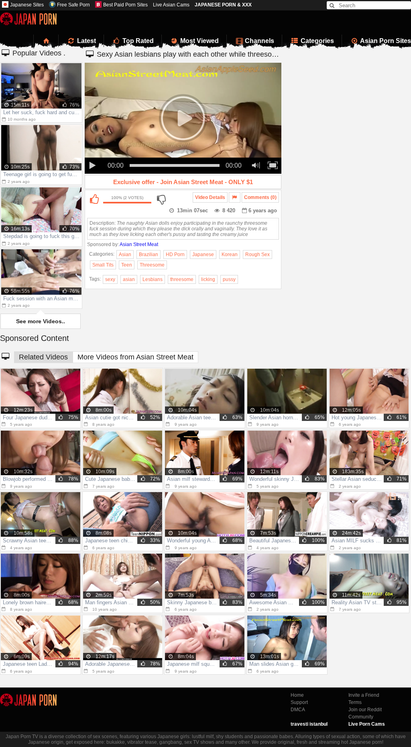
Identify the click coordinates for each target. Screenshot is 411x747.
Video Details (210, 197)
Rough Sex (257, 254)
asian (129, 279)
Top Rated (137, 40)
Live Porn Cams (366, 724)
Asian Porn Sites (385, 40)
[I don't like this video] (160, 199)
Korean (230, 254)
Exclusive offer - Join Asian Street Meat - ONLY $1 (183, 182)
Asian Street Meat (139, 244)
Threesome (152, 265)
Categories (316, 40)
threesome (181, 279)
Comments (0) (260, 197)
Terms (355, 702)
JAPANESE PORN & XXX (223, 5)
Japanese (203, 254)
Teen (126, 265)
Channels (258, 40)
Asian (125, 254)
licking (208, 279)
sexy (110, 279)
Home (297, 695)
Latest (85, 40)
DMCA (298, 709)
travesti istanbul (309, 724)
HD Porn (175, 254)
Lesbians (152, 279)
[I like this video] (94, 199)
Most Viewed (199, 40)
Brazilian (148, 254)
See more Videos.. (40, 321)
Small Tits (103, 265)
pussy (229, 279)
